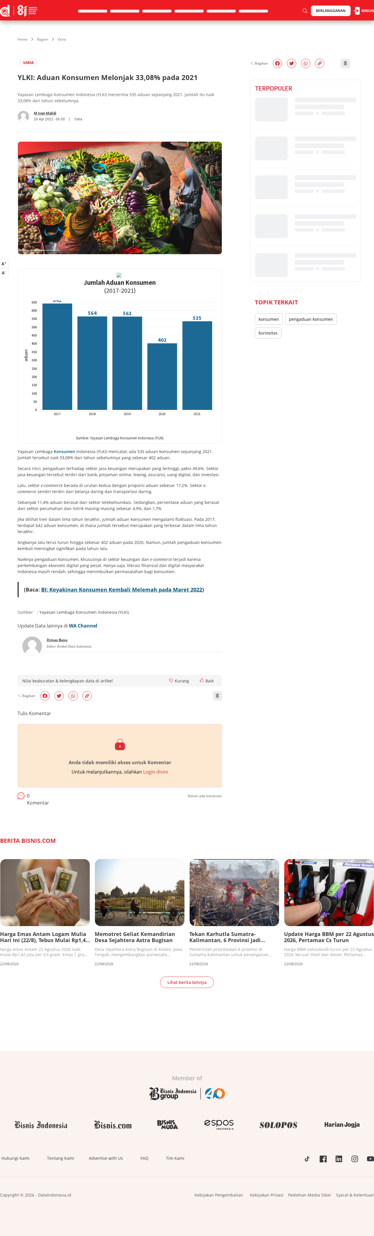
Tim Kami (175, 1158)
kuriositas (268, 333)
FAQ (144, 1158)
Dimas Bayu (57, 639)
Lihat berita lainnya (187, 982)
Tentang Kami (60, 1158)
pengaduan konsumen (311, 319)
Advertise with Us (106, 1158)
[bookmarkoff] (217, 696)
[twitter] (59, 696)
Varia (62, 39)
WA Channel (83, 626)
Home (22, 39)
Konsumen (64, 451)
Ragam (42, 39)
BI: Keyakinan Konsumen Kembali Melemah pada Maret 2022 (121, 589)
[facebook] (45, 696)
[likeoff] (202, 680)
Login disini (155, 772)
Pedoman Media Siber (309, 1195)
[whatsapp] (73, 696)
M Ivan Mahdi (45, 113)
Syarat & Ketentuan (355, 1195)
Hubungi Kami (15, 1158)
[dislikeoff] (171, 680)
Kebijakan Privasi (266, 1195)
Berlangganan (331, 10)
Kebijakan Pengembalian (219, 1195)
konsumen (269, 319)
